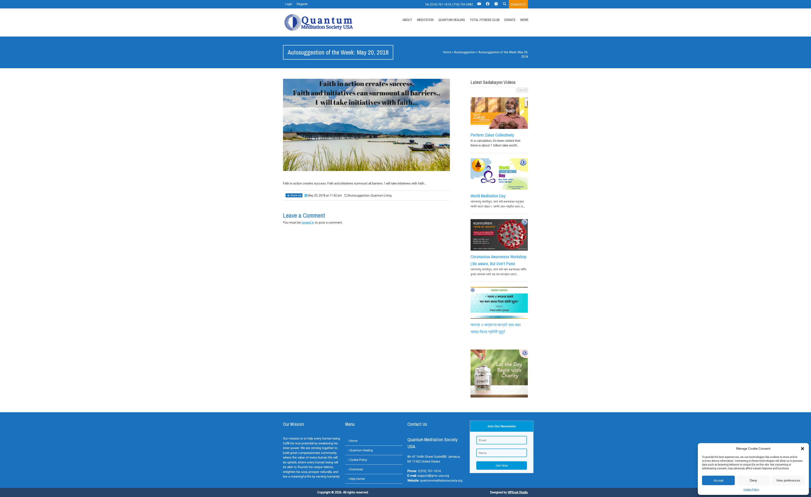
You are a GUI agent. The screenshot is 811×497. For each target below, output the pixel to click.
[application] (810, 496)
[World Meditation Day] (499, 174)
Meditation (425, 19)
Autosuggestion (464, 52)
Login (288, 4)
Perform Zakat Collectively (492, 135)
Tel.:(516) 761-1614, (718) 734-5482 (449, 4)
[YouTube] (479, 5)
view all (522, 90)
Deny (753, 480)
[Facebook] (487, 5)
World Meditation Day (488, 196)
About (407, 19)
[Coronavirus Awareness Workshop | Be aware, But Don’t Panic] (499, 235)
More (524, 19)
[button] (802, 448)
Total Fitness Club (484, 19)
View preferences (788, 480)
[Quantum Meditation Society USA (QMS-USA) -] (319, 22)
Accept (718, 480)
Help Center (357, 479)
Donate (517, 4)
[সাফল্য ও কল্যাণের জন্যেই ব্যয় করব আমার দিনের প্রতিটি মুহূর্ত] (499, 302)
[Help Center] (496, 5)
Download (356, 469)
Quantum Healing (451, 19)
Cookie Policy (751, 489)
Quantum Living (381, 195)
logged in (308, 222)
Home (447, 52)
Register (302, 4)
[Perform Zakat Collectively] (499, 113)
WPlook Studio (518, 492)
